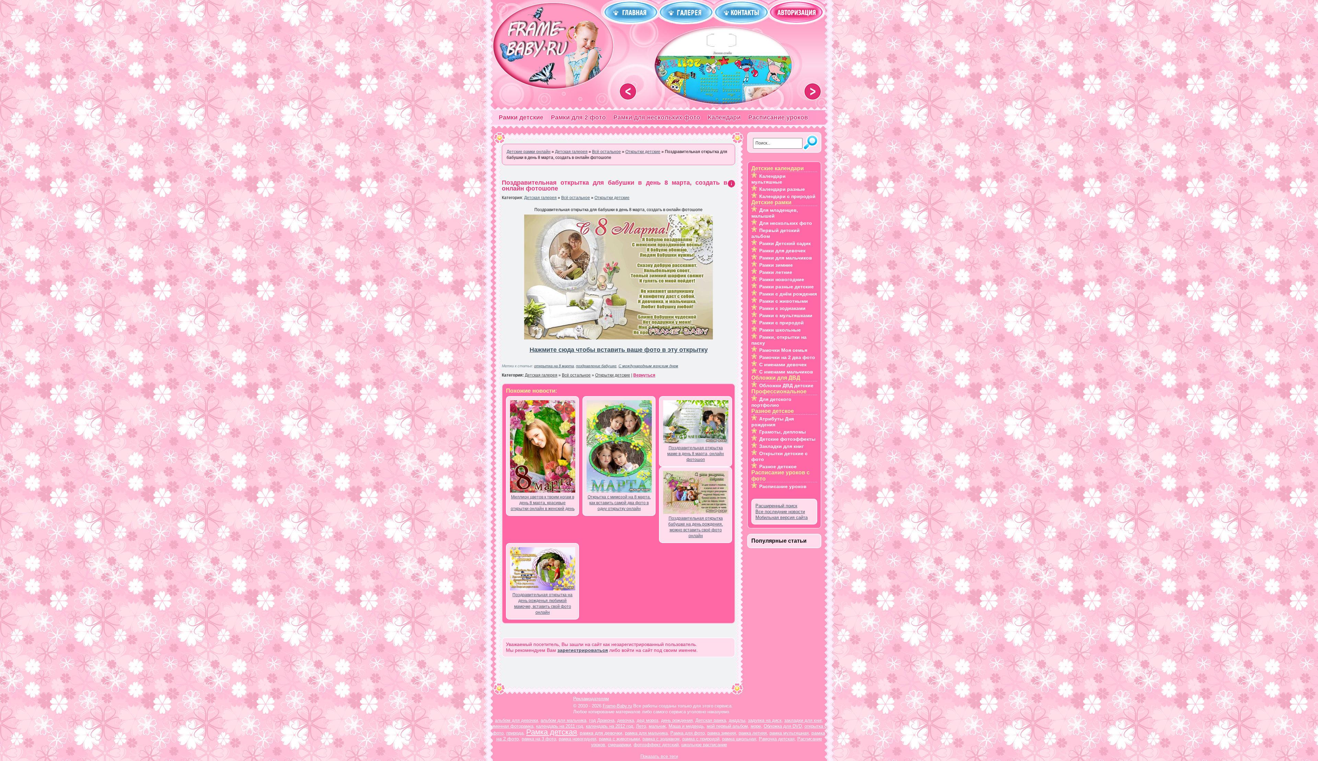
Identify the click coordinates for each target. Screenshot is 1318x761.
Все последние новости (780, 511)
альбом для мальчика (563, 720)
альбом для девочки (516, 720)
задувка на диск (765, 720)
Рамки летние (775, 272)
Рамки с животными (783, 301)
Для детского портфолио (771, 402)
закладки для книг (803, 720)
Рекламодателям (591, 698)
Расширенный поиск (776, 505)
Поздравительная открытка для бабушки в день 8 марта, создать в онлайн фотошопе (614, 185)
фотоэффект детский (656, 744)
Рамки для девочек (782, 250)
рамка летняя (753, 733)
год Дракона (601, 720)
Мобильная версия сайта (781, 517)
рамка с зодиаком (661, 738)
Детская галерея (540, 197)
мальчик (657, 726)
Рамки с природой (781, 322)
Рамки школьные (780, 330)
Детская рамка (710, 720)
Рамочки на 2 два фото (787, 357)
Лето (641, 726)
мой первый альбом (727, 726)
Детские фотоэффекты (787, 439)
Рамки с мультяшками (785, 315)
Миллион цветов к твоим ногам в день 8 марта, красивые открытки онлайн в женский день (543, 503)
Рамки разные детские (786, 286)
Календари (724, 117)
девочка (625, 720)
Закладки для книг (781, 446)
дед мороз (647, 720)
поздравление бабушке (596, 366)
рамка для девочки (601, 733)
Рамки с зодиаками (782, 308)
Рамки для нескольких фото (656, 117)
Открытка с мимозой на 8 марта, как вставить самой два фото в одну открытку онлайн (619, 503)
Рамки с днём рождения (788, 294)
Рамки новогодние (781, 279)
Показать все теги (659, 756)
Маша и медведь (686, 726)
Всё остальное (575, 197)
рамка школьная (739, 738)
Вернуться (644, 375)
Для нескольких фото (785, 223)
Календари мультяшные (768, 179)
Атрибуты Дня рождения (772, 421)
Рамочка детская (777, 738)
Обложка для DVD (783, 726)
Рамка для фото (687, 733)
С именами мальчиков (786, 371)
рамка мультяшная (789, 733)
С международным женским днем (648, 366)
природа (514, 733)
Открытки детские (611, 197)
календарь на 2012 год (609, 726)
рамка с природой (700, 738)
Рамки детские (521, 117)
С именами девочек (783, 364)
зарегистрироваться (582, 650)
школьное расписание (704, 744)
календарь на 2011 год (559, 726)
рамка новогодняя (577, 738)
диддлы (737, 720)
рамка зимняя (721, 733)
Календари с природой (787, 196)
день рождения (677, 720)
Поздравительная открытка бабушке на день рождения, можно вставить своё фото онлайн (695, 527)
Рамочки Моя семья (783, 350)
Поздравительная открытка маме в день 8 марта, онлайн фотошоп (695, 454)
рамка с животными (619, 738)
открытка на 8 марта (554, 366)
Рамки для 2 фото (578, 117)
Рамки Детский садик (785, 243)
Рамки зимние (776, 265)
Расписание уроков (778, 117)
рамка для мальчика (646, 733)
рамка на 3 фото (539, 738)
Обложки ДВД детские (786, 385)
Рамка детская (551, 732)
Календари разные (782, 189)
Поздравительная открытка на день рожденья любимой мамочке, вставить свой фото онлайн (542, 603)
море (756, 726)
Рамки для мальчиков (785, 258)
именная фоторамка (512, 726)
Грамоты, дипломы (782, 432)
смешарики (619, 744)
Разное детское (778, 466)
